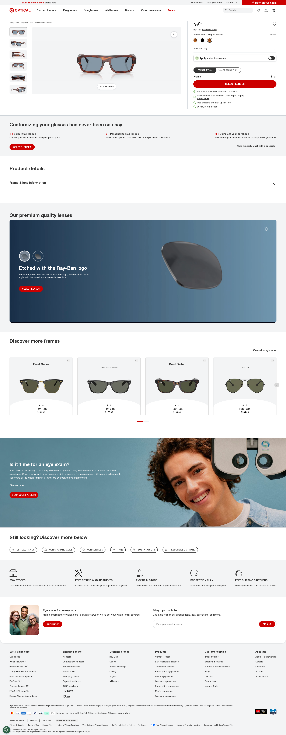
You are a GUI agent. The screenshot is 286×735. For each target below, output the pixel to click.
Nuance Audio (211, 686)
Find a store (197, 2)
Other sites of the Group (66, 720)
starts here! (39, 3)
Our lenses (15, 656)
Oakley (112, 671)
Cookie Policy (47, 725)
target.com (46, 720)
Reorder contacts (71, 666)
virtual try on (26, 549)
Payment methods (72, 681)
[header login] (266, 10)
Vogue (112, 676)
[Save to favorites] (274, 24)
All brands (114, 681)
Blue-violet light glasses (167, 661)
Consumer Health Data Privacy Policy (219, 725)
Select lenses (235, 83)
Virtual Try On (69, 671)
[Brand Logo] (197, 24)
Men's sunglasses (164, 691)
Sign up (267, 624)
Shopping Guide (71, 676)
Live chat (209, 676)
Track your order (214, 2)
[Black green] (202, 40)
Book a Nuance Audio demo (23, 696)
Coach (112, 661)
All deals (67, 656)
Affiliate (259, 671)
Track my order (212, 656)
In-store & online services (217, 666)
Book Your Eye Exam (24, 494)
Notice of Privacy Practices (68, 725)
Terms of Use (33, 725)
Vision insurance (18, 661)
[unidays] (68, 691)
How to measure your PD (22, 676)
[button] (258, 10)
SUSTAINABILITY (146, 549)
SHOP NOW (53, 624)
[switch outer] (271, 58)
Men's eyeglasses (164, 676)
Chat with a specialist (264, 146)
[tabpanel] (41, 386)
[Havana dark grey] (195, 40)
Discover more (18, 485)
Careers (259, 661)
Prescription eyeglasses (167, 671)
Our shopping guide (61, 549)
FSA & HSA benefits (19, 691)
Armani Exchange (117, 666)
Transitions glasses (165, 666)
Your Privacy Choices (164, 725)
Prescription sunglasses (167, 686)
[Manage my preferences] (6, 730)
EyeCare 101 (16, 681)
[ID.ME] (66, 696)
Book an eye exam (19, 666)
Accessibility (261, 676)
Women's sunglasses (165, 696)
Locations (260, 666)
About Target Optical (265, 656)
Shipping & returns (214, 661)
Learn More (203, 98)
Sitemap (33, 720)
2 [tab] (42, 405)
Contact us (231, 2)
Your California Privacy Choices (95, 725)
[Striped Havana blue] (209, 40)
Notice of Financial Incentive (188, 725)
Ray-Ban (113, 656)
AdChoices (142, 725)
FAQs (120, 549)
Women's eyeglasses (165, 681)
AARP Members (70, 686)
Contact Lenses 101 (19, 686)
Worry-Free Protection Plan (23, 671)
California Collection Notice (123, 725)
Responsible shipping (182, 549)
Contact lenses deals (73, 661)
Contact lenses (162, 656)
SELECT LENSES (22, 147)
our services (95, 549)
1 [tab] (39, 405)
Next (276, 385)
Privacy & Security (17, 725)
